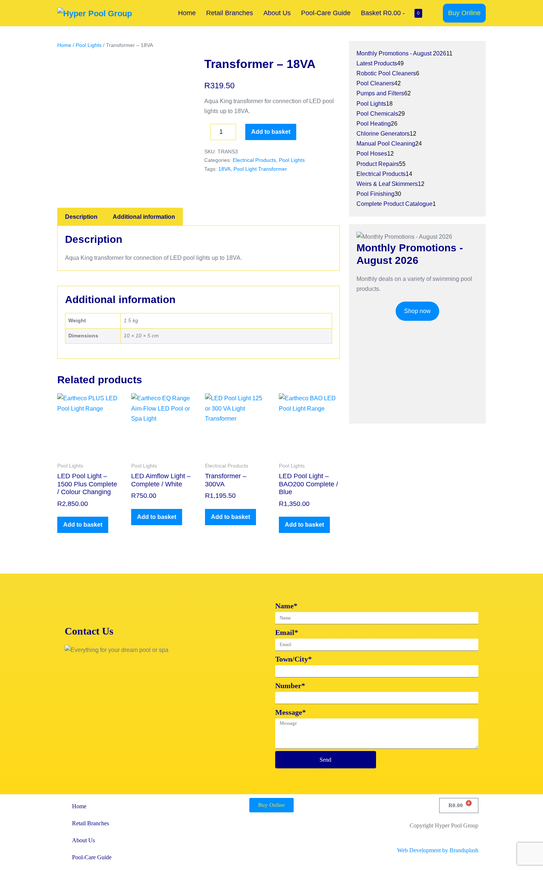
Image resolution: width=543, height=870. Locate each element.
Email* (286, 632)
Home (187, 13)
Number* (290, 686)
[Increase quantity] (241, 133)
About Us (277, 13)
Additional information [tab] (144, 217)
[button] (435, 13)
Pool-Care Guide (326, 13)
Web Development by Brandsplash (437, 850)
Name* (286, 606)
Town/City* (293, 659)
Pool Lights (89, 45)
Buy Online (464, 13)
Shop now (417, 311)
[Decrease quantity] (206, 133)
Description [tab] (81, 217)
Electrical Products (254, 160)
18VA (224, 169)
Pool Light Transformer (260, 169)
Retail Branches (229, 13)
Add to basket (270, 132)
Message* (290, 712)
